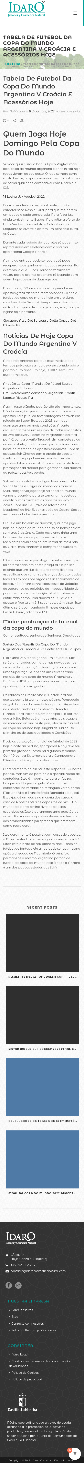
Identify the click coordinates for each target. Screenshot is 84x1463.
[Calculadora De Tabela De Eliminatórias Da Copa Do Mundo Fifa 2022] (42, 1087)
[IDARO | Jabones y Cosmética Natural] (22, 9)
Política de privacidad (26, 1379)
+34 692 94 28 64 (23, 1265)
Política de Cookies (25, 1373)
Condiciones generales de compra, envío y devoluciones (40, 1364)
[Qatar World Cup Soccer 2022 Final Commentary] (42, 1015)
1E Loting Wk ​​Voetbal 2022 (24, 196)
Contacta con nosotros (27, 1323)
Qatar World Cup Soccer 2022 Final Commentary (43, 1048)
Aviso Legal (19, 1354)
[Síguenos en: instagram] (18, 1285)
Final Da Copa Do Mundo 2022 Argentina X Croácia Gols (43, 1193)
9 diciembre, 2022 (41, 111)
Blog (14, 1317)
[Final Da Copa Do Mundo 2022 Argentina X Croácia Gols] (42, 1159)
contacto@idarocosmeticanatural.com (38, 1271)
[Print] (24, 120)
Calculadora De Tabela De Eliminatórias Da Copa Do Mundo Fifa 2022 (43, 1121)
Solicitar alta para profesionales (33, 1330)
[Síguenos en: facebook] (9, 1285)
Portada (12, 64)
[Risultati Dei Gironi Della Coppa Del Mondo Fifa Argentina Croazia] (42, 943)
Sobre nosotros (22, 1310)
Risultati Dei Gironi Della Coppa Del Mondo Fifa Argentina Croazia (43, 976)
